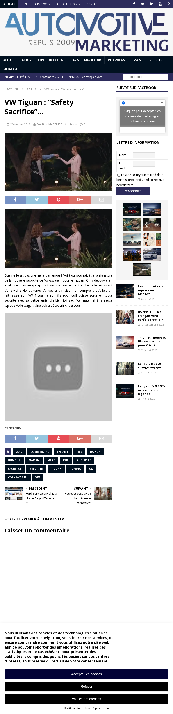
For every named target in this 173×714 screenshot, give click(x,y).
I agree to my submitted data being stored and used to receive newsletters (140, 180)
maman (34, 460)
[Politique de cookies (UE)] (169, 4)
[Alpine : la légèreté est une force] (132, 224)
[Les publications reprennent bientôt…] (125, 291)
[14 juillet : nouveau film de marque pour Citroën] (125, 342)
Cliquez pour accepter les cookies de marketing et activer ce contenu (142, 116)
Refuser (86, 686)
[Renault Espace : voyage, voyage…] (125, 368)
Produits (155, 60)
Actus (26, 60)
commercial (39, 452)
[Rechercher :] (145, 77)
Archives (9, 4)
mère (51, 460)
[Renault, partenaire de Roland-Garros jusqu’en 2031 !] (152, 224)
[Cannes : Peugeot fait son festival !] (132, 254)
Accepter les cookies (86, 674)
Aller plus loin (67, 4)
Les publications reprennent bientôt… (150, 290)
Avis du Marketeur (87, 60)
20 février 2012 (20, 124)
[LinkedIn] (151, 4)
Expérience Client (52, 60)
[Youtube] (160, 4)
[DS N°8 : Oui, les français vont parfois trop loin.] (125, 317)
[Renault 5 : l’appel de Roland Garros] (152, 254)
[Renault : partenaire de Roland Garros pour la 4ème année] (152, 239)
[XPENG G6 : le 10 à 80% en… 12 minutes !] (152, 209)
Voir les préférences (86, 699)
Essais (136, 60)
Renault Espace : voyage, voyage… (151, 365)
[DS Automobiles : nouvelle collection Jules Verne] (132, 239)
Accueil (9, 60)
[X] (143, 4)
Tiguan (56, 469)
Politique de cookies (77, 708)
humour (14, 460)
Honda (95, 452)
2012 (19, 452)
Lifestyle (11, 69)
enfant (62, 452)
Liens (25, 4)
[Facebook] (134, 4)
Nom (122, 155)
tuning (75, 469)
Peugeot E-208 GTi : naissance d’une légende (152, 390)
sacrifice (15, 469)
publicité (84, 460)
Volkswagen (17, 477)
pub (66, 460)
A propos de (101, 708)
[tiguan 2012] (58, 238)
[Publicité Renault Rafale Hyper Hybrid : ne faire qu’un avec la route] (142, 269)
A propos (41, 4)
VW (37, 477)
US (91, 469)
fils (79, 452)
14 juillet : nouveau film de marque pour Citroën (152, 341)
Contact (92, 4)
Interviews (116, 60)
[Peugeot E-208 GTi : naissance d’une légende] (132, 209)
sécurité (36, 469)
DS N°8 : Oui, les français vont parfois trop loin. (151, 316)
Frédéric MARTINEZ (49, 124)
